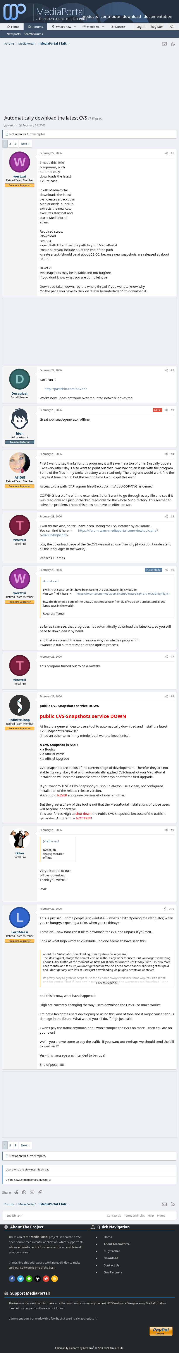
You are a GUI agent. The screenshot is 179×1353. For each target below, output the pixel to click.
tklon (19, 853)
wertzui (12, 125)
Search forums (33, 34)
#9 (172, 830)
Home (15, 27)
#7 (172, 656)
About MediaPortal (117, 1244)
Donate (120, 27)
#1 (172, 153)
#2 (172, 370)
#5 (172, 516)
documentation (158, 16)
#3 (172, 410)
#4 (172, 454)
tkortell (19, 540)
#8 (172, 696)
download (132, 16)
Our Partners (113, 1272)
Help (151, 1215)
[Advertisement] (89, 82)
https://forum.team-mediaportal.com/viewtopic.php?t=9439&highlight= (123, 594)
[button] (75, 26)
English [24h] (15, 1215)
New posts (14, 34)
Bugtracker (112, 1251)
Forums (38, 27)
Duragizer (20, 393)
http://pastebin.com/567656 (66, 389)
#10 (171, 909)
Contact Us (111, 1265)
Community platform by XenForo (89, 1348)
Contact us (114, 1215)
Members (93, 27)
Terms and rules (134, 1215)
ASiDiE (20, 477)
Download (111, 1258)
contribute (110, 16)
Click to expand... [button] (107, 983)
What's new (63, 27)
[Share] (166, 153)
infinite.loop (20, 719)
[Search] (172, 26)
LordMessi (19, 932)
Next (24, 144)
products (89, 16)
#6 (172, 570)
